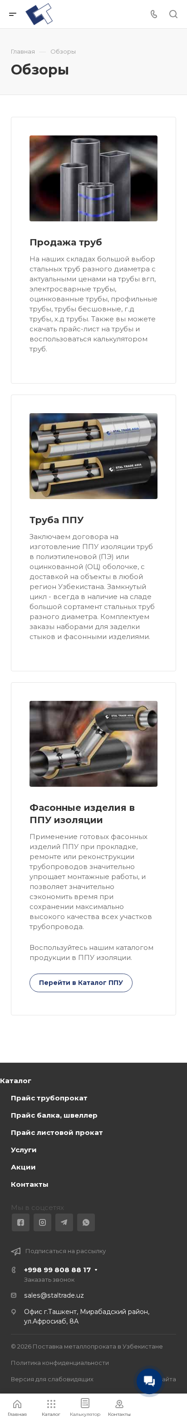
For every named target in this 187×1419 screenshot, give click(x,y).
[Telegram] (64, 1222)
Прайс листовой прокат (57, 1132)
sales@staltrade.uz (54, 1295)
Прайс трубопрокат (49, 1098)
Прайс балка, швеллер (54, 1115)
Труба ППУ (57, 520)
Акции (23, 1167)
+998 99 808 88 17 (57, 1269)
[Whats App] (86, 1222)
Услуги (24, 1149)
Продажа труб (66, 242)
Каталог (15, 1080)
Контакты (30, 1184)
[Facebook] (21, 1222)
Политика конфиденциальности (60, 1362)
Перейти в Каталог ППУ (81, 983)
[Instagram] (42, 1222)
